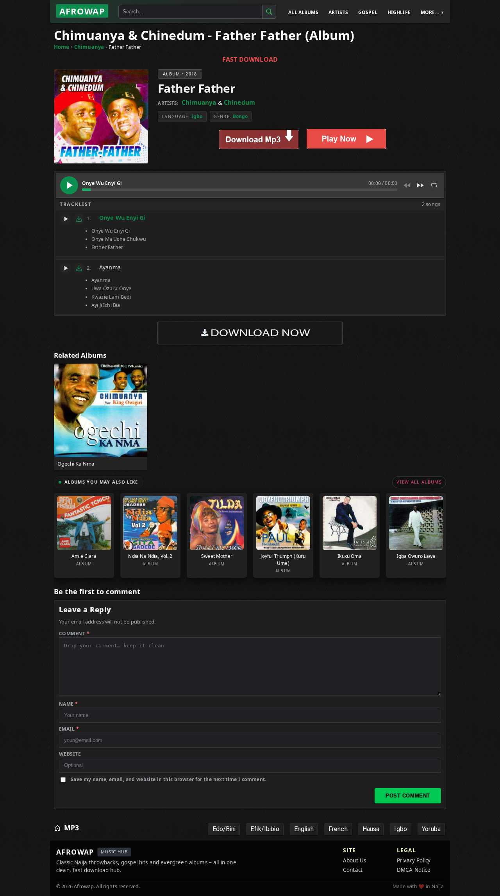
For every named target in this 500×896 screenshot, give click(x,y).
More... (430, 12)
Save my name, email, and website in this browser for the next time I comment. (168, 779)
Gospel (367, 12)
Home (62, 46)
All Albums (303, 12)
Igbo (197, 116)
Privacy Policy (413, 860)
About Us (354, 860)
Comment (74, 633)
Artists (338, 12)
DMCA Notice (413, 869)
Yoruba (431, 829)
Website (70, 754)
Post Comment (408, 796)
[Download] (78, 218)
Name (68, 704)
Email (69, 729)
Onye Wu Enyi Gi (122, 217)
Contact (352, 869)
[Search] (269, 12)
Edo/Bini (224, 829)
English (304, 829)
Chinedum (239, 102)
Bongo (240, 116)
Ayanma (110, 267)
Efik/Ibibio (264, 829)
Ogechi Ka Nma (75, 463)
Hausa (371, 829)
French (338, 829)
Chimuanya (89, 46)
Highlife (399, 12)
